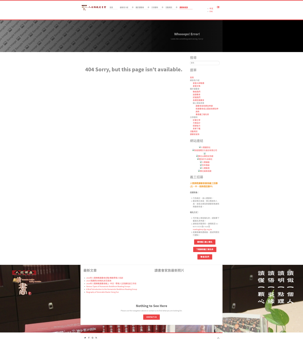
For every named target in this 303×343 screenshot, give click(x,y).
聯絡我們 (196, 92)
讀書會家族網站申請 (204, 106)
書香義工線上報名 (204, 242)
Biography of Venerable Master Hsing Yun (102, 292)
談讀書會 (196, 95)
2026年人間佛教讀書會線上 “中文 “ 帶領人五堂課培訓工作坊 (111, 284)
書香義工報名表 (202, 114)
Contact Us (151, 317)
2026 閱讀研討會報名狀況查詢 (98, 281)
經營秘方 (196, 126)
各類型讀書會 (198, 100)
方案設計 (196, 123)
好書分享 (196, 120)
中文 (211, 9)
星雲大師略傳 (198, 83)
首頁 (192, 78)
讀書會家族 (194, 134)
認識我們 (196, 97)
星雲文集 (196, 86)
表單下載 (196, 129)
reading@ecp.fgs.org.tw (202, 229)
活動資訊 (194, 131)
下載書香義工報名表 (204, 249)
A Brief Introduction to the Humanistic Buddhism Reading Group (111, 289)
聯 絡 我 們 (205, 257)
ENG (211, 11)
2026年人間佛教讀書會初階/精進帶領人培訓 (104, 278)
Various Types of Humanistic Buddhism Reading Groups (108, 286)
